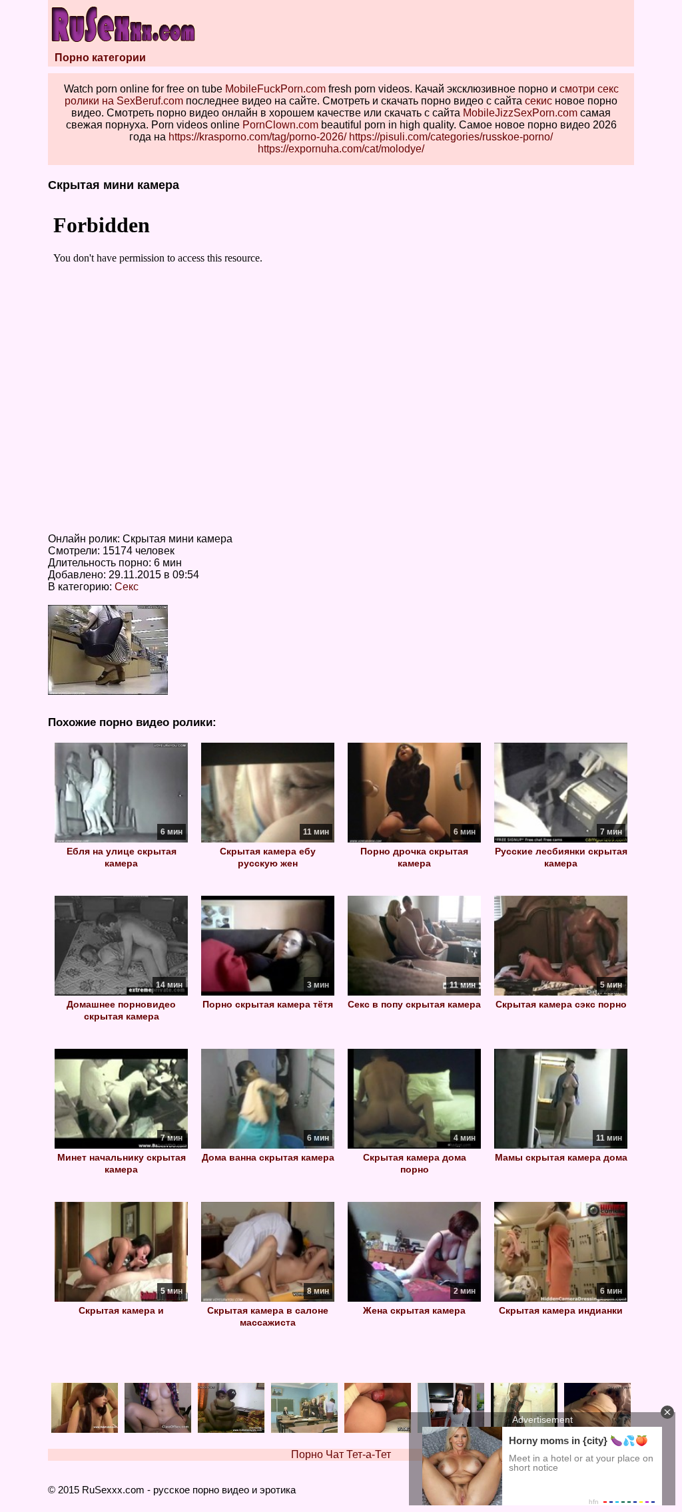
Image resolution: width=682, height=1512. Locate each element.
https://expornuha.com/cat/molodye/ (341, 148)
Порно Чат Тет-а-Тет (341, 1454)
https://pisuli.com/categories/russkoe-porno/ (451, 136)
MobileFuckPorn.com (275, 88)
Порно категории (100, 57)
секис (538, 100)
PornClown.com (280, 124)
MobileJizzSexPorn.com (520, 112)
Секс (127, 586)
